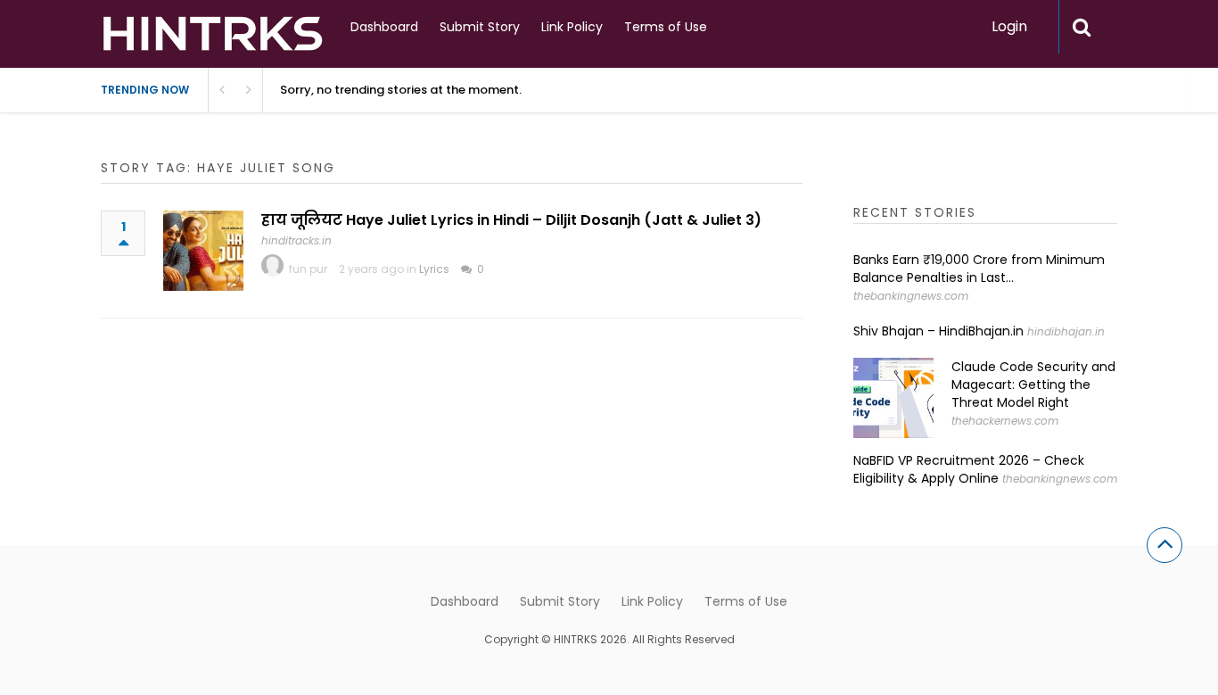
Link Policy (572, 27)
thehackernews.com (1004, 420)
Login (1009, 26)
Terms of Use (665, 27)
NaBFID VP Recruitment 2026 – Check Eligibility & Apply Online (968, 469)
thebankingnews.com (910, 295)
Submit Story (480, 27)
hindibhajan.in (1066, 331)
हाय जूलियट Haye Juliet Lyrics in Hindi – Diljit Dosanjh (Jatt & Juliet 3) (511, 220)
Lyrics (434, 269)
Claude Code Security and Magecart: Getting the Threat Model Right (1033, 384)
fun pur (308, 269)
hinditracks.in (296, 240)
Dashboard (384, 27)
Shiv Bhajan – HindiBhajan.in (938, 331)
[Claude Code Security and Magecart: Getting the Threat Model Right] (893, 398)
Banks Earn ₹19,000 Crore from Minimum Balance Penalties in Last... (979, 268)
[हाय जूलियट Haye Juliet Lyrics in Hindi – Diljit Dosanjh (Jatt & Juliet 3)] (203, 251)
